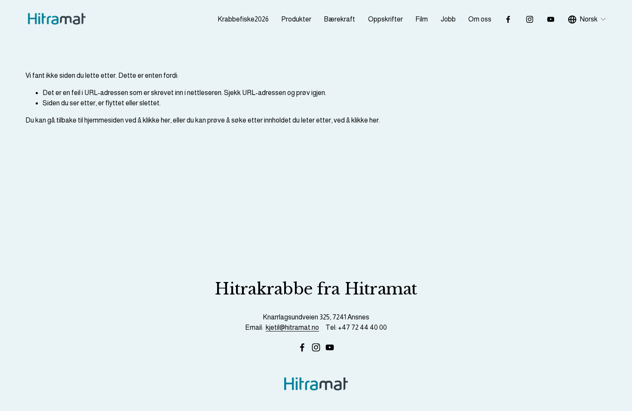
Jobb (448, 19)
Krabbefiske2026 (243, 19)
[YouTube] (550, 19)
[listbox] (587, 19)
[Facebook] (508, 19)
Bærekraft (339, 19)
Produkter (296, 19)
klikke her (156, 120)
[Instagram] (529, 19)
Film (421, 19)
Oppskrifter (385, 19)
